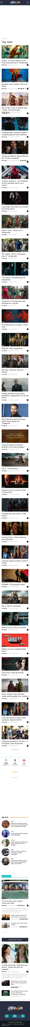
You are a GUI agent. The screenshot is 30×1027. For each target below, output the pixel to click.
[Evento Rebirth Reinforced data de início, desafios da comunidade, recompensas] (6, 993)
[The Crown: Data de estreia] (15, 664)
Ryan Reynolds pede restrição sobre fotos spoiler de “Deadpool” (13, 421)
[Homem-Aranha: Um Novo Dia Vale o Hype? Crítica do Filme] (6, 917)
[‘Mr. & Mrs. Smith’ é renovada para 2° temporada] (15, 245)
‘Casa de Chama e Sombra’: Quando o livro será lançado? (13, 446)
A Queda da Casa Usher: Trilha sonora (14, 515)
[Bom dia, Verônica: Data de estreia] (15, 361)
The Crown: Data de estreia (13, 673)
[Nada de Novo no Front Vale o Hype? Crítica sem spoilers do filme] (6, 983)
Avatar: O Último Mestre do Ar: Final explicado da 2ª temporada (15, 62)
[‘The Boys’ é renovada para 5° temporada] (15, 269)
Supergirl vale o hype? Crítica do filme (15, 85)
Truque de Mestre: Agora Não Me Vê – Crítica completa (15, 157)
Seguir (6, 759)
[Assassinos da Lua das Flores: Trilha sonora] (15, 481)
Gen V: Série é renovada (11, 606)
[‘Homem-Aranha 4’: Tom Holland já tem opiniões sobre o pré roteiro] (15, 172)
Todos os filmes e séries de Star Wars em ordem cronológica (18, 853)
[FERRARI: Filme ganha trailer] (15, 575)
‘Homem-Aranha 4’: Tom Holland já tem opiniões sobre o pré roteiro (15, 183)
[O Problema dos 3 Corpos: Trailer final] (15, 316)
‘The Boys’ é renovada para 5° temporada (14, 279)
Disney (3, 129)
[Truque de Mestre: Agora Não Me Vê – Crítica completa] (15, 147)
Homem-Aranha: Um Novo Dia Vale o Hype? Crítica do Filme (18, 916)
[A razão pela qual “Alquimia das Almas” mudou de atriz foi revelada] (6, 843)
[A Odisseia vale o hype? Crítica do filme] (6, 925)
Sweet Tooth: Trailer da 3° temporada (12, 231)
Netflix (12, 858)
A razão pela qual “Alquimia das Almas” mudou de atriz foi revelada (19, 843)
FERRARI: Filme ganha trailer (13, 584)
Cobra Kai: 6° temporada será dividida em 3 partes (13, 302)
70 (27, 971)
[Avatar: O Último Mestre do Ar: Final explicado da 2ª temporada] (15, 52)
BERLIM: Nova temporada (12, 348)
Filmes (3, 178)
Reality (12, 821)
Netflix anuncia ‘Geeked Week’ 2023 (14, 650)
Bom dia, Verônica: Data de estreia (12, 371)
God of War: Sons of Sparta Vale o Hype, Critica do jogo (14, 109)
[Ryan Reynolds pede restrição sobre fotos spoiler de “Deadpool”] (15, 410)
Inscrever (24, 759)
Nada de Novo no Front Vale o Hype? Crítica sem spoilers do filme (19, 982)
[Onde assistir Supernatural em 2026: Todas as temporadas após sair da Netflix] (6, 861)
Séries (3, 57)
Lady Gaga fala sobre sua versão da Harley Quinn (15, 208)
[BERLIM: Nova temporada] (15, 339)
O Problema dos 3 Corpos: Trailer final (15, 326)
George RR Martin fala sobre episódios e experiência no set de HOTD (15, 395)
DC (2, 534)
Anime (12, 831)
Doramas (12, 840)
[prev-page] (3, 869)
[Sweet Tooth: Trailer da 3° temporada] (15, 221)
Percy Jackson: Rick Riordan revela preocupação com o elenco (15, 695)
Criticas (3, 81)
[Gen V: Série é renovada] (15, 597)
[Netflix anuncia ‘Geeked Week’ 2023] (15, 640)
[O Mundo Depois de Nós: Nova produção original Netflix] (15, 709)
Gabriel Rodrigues (6, 112)
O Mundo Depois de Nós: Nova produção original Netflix (14, 719)
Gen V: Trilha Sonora (10, 468)
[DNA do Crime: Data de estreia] (15, 618)
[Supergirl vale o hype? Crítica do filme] (15, 75)
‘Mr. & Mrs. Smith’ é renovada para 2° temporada (13, 255)
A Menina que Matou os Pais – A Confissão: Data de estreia (15, 742)
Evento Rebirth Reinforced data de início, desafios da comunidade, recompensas (19, 992)
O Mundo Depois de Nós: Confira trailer (14, 562)
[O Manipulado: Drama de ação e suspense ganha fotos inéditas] (15, 123)
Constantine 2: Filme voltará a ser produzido (14, 538)
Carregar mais (14, 749)
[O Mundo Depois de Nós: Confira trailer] (15, 552)
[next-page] (5, 869)
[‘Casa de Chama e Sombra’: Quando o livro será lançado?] (15, 436)
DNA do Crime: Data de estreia (14, 627)
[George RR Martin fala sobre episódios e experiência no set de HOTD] (15, 384)
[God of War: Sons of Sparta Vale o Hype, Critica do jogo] (15, 99)
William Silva (4, 65)
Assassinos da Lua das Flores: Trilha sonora (14, 491)
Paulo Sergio (4, 136)
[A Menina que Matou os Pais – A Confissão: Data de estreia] (15, 732)
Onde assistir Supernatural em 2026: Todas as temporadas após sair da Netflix (19, 862)
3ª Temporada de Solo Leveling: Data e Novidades (19, 834)
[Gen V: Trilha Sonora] (15, 459)
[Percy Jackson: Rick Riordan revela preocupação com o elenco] (15, 685)
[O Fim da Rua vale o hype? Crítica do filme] (15, 889)
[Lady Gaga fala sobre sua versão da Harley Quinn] (15, 198)
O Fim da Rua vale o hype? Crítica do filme (12, 902)
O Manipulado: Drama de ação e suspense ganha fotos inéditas (14, 133)
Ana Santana (4, 187)
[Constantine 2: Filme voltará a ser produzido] (15, 528)
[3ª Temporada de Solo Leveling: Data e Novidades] (6, 833)
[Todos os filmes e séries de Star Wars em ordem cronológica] (6, 852)
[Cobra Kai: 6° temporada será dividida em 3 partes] (15, 292)
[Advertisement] (15, 21)
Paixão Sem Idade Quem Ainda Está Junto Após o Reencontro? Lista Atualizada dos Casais (19, 825)
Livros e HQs (4, 227)
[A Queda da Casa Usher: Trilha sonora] (15, 505)
